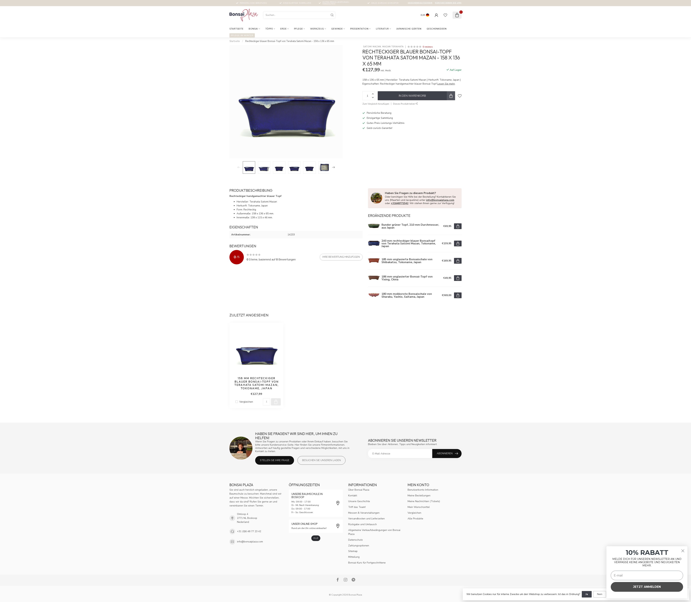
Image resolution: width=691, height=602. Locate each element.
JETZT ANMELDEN (647, 587)
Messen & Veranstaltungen (364, 513)
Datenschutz (355, 540)
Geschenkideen (437, 28)
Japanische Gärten (408, 28)
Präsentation (359, 28)
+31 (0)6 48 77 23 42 (249, 531)
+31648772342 (399, 203)
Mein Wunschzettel (419, 507)
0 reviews (428, 46)
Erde (283, 28)
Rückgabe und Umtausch (362, 524)
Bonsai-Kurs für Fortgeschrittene (367, 562)
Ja (587, 594)
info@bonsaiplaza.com (440, 200)
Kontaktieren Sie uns (448, 3)
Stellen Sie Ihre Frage (274, 460)
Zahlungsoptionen (358, 545)
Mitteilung (354, 557)
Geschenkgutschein (420, 3)
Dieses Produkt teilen (404, 103)
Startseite (236, 28)
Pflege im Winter (242, 35)
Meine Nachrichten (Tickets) (424, 501)
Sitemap (353, 551)
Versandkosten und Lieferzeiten (366, 518)
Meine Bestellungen (419, 495)
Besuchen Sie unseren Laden (321, 460)
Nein (599, 594)
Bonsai (253, 28)
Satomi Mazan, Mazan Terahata (383, 47)
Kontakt (352, 495)
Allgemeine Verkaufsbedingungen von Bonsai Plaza (374, 532)
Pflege (298, 28)
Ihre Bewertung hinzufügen (341, 257)
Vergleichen (246, 401)
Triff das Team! (357, 507)
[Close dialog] (683, 551)
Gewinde (337, 28)
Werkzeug (317, 28)
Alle (315, 538)
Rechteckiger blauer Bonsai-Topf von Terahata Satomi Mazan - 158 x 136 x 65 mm (289, 41)
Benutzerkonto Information (423, 489)
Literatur (382, 28)
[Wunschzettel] (445, 15)
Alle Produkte (415, 518)
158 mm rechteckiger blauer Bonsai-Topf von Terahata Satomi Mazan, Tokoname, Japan (256, 383)
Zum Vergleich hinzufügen (375, 103)
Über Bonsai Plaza (358, 489)
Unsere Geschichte (359, 501)
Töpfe (269, 28)
